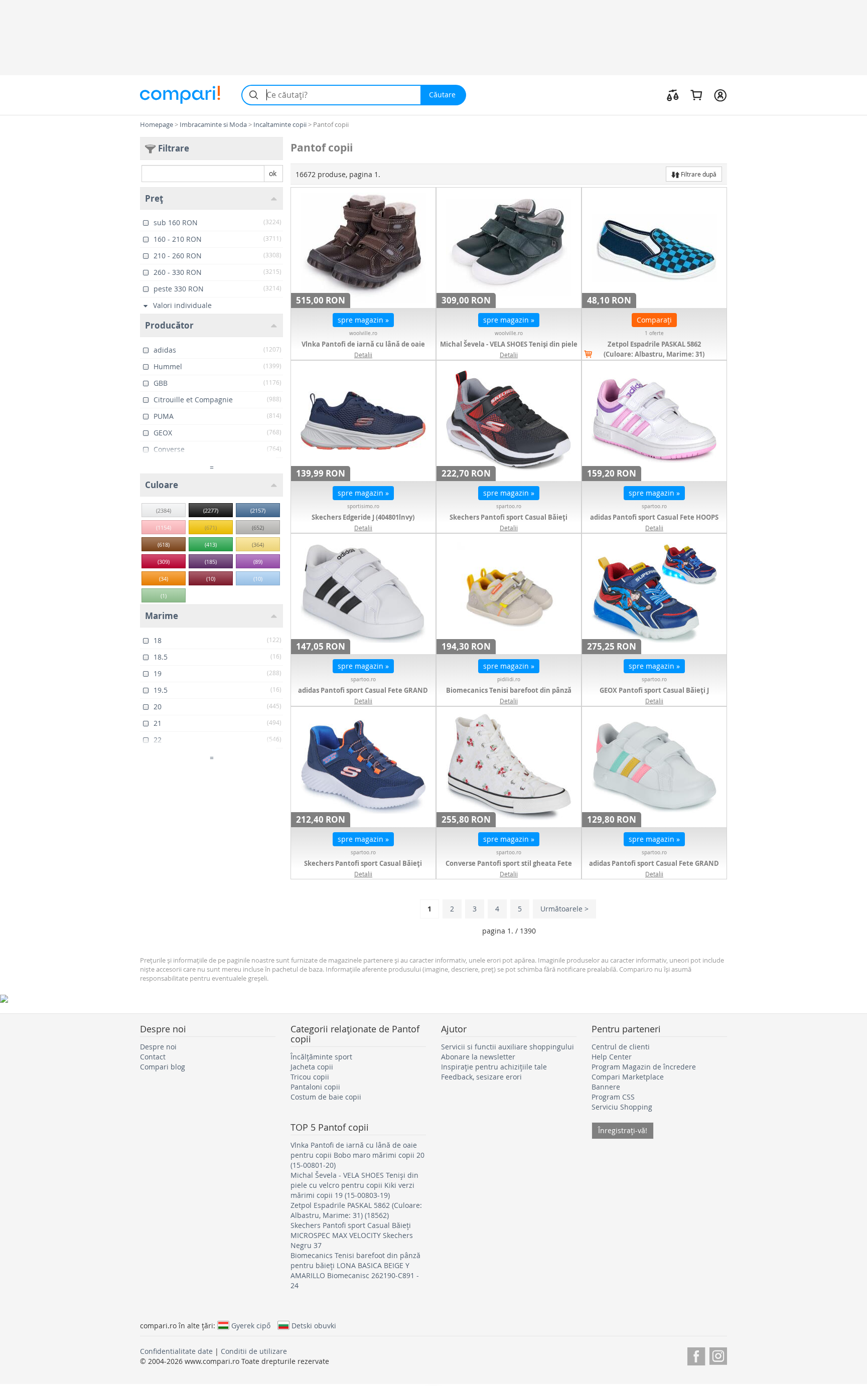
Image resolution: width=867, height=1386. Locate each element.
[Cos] (696, 94)
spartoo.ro (508, 506)
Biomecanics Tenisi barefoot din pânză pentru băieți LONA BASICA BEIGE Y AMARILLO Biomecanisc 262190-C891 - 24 (355, 1270)
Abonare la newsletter (478, 1056)
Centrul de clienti (621, 1046)
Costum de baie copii (326, 1097)
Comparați (654, 320)
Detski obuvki (314, 1325)
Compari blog (162, 1066)
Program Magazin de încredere (644, 1066)
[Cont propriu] (720, 94)
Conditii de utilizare (254, 1351)
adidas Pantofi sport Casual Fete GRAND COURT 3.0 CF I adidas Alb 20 (363, 695)
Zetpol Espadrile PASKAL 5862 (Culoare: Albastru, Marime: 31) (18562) (654, 354)
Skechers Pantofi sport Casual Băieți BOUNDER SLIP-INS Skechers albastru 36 (363, 868)
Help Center (612, 1056)
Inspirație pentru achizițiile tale (494, 1066)
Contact (153, 1056)
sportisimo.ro (363, 506)
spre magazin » (363, 320)
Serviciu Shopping (622, 1107)
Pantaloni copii (315, 1087)
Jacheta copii (312, 1066)
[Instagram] (718, 1354)
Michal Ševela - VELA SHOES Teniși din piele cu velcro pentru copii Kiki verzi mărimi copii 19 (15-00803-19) (354, 1185)
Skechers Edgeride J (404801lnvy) (363, 517)
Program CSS (613, 1097)
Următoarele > (564, 908)
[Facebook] (696, 1354)
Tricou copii (310, 1077)
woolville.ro (363, 333)
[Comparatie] (672, 94)
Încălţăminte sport (321, 1056)
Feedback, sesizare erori (481, 1077)
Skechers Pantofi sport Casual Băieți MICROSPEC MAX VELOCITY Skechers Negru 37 (352, 1235)
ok (272, 173)
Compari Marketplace (628, 1077)
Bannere (606, 1087)
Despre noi (158, 1046)
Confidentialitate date (176, 1351)
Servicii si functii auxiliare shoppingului (507, 1046)
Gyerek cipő (250, 1325)
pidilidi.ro (508, 679)
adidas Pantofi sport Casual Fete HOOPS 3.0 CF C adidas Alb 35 (654, 522)
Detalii (363, 355)
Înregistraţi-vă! (622, 1130)
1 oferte (654, 333)
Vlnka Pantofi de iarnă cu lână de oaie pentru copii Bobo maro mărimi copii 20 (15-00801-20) (357, 1155)
